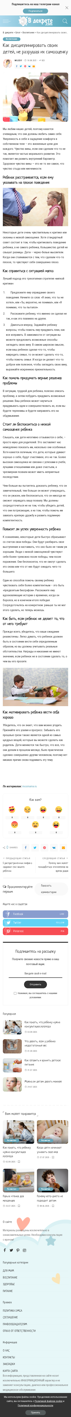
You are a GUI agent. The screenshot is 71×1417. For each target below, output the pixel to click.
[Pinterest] (25, 66)
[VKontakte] (29, 66)
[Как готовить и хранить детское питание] (12, 1065)
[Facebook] (17, 66)
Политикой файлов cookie (48, 1401)
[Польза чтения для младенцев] (18, 1180)
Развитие (11, 1140)
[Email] (34, 66)
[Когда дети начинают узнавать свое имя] (52, 1132)
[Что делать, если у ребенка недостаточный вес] (12, 1046)
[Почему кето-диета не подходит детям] (52, 1180)
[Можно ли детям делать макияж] (12, 1084)
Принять (35, 1412)
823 (43, 60)
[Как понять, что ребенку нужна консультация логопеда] (12, 1027)
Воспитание (11, 39)
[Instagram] (25, 1250)
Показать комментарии (48, 889)
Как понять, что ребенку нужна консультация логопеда (17, 1152)
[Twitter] (21, 66)
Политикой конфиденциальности (35, 1405)
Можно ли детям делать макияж (43, 1081)
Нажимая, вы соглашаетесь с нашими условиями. (37, 995)
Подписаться (35, 11)
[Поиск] (64, 21)
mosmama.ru (29, 786)
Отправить (35, 984)
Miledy (18, 60)
